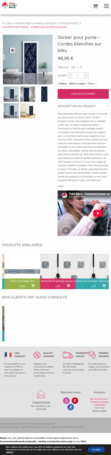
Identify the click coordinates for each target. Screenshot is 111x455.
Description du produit (77, 106)
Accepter (96, 449)
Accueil (7, 23)
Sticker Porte (69, 23)
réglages (9, 452)
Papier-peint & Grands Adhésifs (36, 23)
